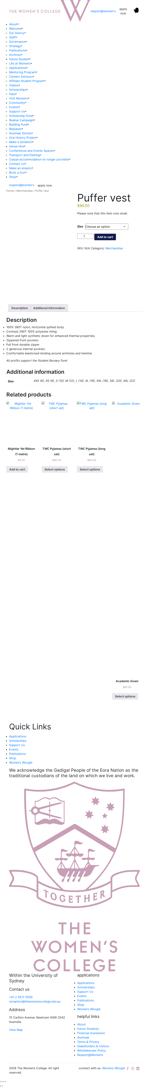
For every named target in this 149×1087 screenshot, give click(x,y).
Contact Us (17, 164)
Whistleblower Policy (91, 1050)
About (13, 24)
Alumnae (83, 1037)
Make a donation (20, 142)
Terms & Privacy (88, 1042)
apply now (123, 11)
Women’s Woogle (20, 762)
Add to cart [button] (17, 469)
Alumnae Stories (20, 133)
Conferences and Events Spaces (31, 150)
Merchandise (24, 190)
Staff (12, 37)
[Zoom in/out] (0, 1081)
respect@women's (103, 11)
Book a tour (17, 172)
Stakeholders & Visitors (93, 1046)
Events (13, 107)
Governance (17, 41)
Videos (14, 85)
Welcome (15, 28)
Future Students (88, 1028)
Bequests (15, 129)
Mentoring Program (22, 72)
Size (80, 226)
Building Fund (18, 124)
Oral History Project (22, 137)
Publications (17, 50)
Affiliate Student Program (26, 81)
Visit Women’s (18, 98)
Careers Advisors (21, 76)
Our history (16, 33)
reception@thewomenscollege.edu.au (35, 1001)
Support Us (17, 111)
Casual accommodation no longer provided (39, 159)
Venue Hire (16, 146)
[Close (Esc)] (5, 1081)
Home (10, 190)
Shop (12, 177)
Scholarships (18, 89)
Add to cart (105, 237)
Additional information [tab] (49, 308)
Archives (15, 55)
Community (17, 102)
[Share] (3, 1081)
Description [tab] (19, 308)
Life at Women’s (20, 63)
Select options (55, 469)
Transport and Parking (24, 155)
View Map (16, 1030)
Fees (12, 94)
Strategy (15, 46)
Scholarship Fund (21, 116)
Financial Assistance (91, 1033)
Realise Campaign (21, 120)
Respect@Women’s (90, 1055)
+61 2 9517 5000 (21, 997)
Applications (17, 68)
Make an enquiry (20, 168)
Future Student (19, 59)
